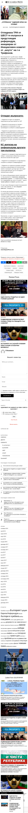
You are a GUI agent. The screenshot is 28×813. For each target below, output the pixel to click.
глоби (11, 619)
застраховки (4, 628)
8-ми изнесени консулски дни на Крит (12, 465)
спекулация (23, 641)
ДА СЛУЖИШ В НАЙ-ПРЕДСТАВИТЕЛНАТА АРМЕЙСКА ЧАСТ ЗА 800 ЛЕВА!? (14, 488)
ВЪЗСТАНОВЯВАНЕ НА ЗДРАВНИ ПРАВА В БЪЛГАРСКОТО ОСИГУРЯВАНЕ (15, 521)
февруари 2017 (5, 565)
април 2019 (4, 533)
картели (10, 631)
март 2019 (3, 536)
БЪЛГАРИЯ (12, 27)
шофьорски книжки (11, 646)
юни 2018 (3, 539)
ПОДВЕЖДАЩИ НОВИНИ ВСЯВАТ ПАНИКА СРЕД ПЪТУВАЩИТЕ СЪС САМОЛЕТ (13, 321)
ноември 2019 (4, 528)
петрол (8, 636)
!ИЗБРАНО (3, 437)
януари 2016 (4, 600)
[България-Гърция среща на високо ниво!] (14, 668)
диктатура (3, 622)
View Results (14, 419)
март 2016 (3, 594)
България (21, 266)
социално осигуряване (12, 641)
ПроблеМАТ (4, 458)
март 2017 (3, 563)
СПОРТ (4, 453)
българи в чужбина (10, 266)
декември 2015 (4, 602)
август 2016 (4, 581)
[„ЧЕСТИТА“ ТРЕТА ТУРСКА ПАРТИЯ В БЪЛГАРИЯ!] (14, 655)
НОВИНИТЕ (22, 27)
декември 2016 (4, 571)
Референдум (8, 272)
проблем (8, 638)
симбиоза (3, 640)
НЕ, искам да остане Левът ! (10, 414)
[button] (25, 400)
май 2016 (3, 589)
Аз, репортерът (6, 445)
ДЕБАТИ (17, 27)
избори (21, 268)
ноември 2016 (4, 573)
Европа (4, 613)
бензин (20, 613)
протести (18, 270)
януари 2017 (4, 568)
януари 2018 (4, 541)
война (21, 616)
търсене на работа (9, 643)
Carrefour (3, 610)
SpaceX (8, 610)
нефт (16, 633)
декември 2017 (4, 544)
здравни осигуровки (12, 628)
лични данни (4, 633)
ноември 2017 (4, 547)
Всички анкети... (14, 424)
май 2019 (3, 531)
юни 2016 (3, 586)
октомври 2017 (4, 549)
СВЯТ (3, 450)
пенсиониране (3, 636)
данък (18, 619)
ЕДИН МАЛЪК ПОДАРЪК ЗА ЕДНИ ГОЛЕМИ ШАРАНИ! (13, 298)
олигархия (22, 633)
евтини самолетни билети (7, 625)
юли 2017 (3, 552)
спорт (2, 643)
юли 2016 (3, 584)
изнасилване (4, 630)
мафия (9, 633)
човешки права (18, 272)
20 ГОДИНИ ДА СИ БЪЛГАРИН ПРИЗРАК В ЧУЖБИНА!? (14, 492)
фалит (16, 643)
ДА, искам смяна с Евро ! (9, 412)
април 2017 (4, 560)
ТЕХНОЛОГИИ (6, 455)
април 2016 (4, 592)
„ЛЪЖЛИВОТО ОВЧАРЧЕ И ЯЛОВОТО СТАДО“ (13, 259)
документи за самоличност (16, 622)
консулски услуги (18, 630)
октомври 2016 (4, 576)
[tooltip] (3, 262)
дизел (22, 619)
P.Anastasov (10, 350)
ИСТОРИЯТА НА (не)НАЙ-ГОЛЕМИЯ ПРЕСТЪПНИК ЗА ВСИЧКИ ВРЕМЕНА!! (13, 345)
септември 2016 (5, 578)
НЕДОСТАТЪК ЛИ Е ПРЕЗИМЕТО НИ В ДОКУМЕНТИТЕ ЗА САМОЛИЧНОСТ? (14, 502)
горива (15, 619)
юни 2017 (3, 555)
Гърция (23, 610)
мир (13, 633)
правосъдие (10, 270)
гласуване (7, 268)
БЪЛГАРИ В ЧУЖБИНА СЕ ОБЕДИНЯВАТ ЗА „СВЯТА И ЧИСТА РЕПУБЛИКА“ (14, 478)
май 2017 (3, 557)
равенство (23, 638)
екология (16, 625)
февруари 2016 (5, 597)
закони (15, 268)
